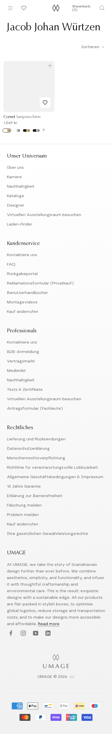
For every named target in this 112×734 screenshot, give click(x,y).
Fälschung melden (24, 505)
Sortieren (91, 47)
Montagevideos (22, 302)
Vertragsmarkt (21, 361)
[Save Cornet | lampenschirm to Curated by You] (45, 103)
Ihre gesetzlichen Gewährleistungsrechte (47, 534)
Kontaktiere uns (22, 255)
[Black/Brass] (26, 130)
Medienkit (16, 371)
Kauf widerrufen (22, 312)
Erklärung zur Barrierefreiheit (34, 496)
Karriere (14, 177)
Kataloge (15, 196)
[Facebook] (10, 633)
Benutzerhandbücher (27, 293)
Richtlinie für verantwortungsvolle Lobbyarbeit (52, 468)
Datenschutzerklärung (28, 449)
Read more (48, 624)
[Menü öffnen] (10, 8)
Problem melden (23, 515)
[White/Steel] (16, 130)
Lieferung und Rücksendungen (36, 439)
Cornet (21, 117)
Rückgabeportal (22, 274)
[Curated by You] (23, 8)
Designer (15, 205)
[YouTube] (35, 633)
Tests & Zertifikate (25, 390)
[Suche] (102, 8)
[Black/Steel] (36, 130)
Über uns (15, 168)
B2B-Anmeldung (23, 352)
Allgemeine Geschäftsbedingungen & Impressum (55, 477)
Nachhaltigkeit (20, 187)
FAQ (11, 264)
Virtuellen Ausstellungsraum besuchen (44, 215)
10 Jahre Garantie (24, 486)
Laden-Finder (19, 224)
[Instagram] (22, 633)
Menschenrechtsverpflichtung (36, 458)
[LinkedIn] (47, 633)
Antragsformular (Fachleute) (35, 409)
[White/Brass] (6, 130)
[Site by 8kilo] (72, 677)
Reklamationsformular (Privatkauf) (40, 283)
